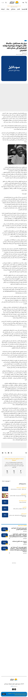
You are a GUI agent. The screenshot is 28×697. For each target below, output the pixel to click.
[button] (4, 694)
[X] (14, 471)
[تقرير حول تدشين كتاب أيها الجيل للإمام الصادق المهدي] (4, 529)
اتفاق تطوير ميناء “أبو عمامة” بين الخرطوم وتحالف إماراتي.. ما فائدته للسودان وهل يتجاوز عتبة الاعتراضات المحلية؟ (18, 549)
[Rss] (13, 689)
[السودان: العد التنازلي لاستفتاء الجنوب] (4, 543)
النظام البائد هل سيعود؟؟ (22, 502)
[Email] (8, 453)
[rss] (7, 471)
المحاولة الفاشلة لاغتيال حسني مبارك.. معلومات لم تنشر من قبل (18, 496)
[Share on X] (11, 453)
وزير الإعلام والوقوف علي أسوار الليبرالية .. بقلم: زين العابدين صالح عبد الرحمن (17, 516)
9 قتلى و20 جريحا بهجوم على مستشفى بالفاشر (19, 508)
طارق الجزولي (25, 531)
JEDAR (12, 686)
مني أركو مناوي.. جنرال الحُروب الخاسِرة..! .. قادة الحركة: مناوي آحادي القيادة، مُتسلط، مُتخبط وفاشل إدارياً (18, 535)
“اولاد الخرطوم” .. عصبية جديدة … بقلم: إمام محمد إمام (18, 489)
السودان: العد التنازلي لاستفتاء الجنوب (19, 542)
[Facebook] (20, 471)
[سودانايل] (14, 2)
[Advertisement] (14, 25)
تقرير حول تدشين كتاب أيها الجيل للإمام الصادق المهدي (19, 528)
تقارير (25, 40)
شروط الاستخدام (18, 695)
